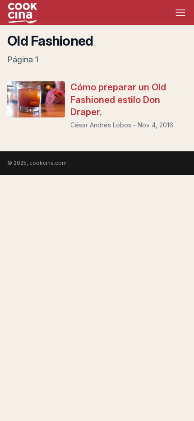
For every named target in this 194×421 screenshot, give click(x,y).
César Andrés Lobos (100, 125)
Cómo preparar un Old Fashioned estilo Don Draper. (118, 99)
